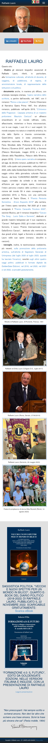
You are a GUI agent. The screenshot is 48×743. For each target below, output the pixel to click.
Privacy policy (39, 740)
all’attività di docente (33, 76)
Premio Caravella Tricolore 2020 (30, 209)
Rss (39, 40)
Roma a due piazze (19, 101)
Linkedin (12, 40)
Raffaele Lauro (8, 2)
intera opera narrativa (25, 159)
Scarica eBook (24, 611)
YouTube (27, 40)
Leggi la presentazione (24, 692)
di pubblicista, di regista (27, 80)
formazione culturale (15, 76)
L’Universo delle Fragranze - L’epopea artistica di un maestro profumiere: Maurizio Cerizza (24, 113)
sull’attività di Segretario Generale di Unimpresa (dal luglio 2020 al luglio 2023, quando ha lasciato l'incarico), (24, 255)
